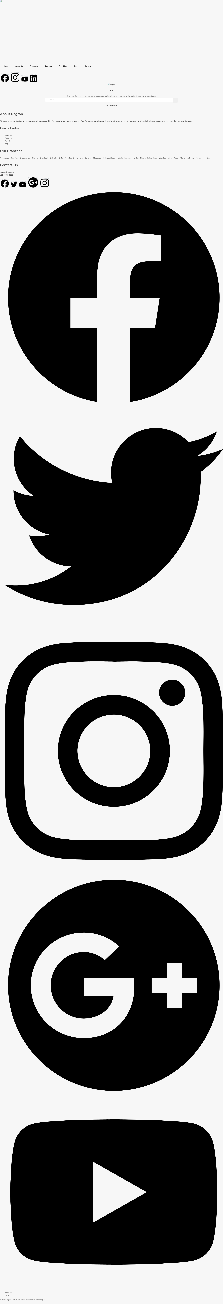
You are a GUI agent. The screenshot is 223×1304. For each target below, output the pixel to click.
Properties (34, 66)
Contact (88, 66)
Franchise (63, 66)
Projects (48, 66)
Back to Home (111, 105)
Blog (75, 66)
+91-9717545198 (6, 175)
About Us (19, 66)
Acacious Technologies (36, 1300)
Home (6, 66)
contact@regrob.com (7, 172)
